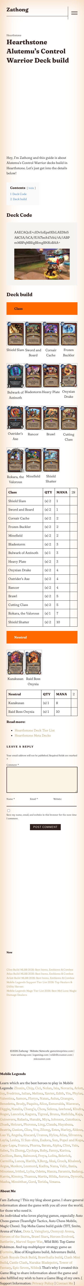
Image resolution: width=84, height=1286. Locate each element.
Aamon (21, 1098)
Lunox (19, 1161)
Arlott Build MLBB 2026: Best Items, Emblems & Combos (40, 977)
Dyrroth (77, 1176)
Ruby (43, 1150)
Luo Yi (5, 1135)
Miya (45, 1119)
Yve (36, 1130)
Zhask (4, 1124)
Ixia (56, 1088)
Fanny (53, 1150)
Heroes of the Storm (15, 1236)
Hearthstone (14, 35)
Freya (42, 1156)
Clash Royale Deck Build (18, 1257)
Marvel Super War (29, 1241)
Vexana (54, 1182)
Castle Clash (18, 1262)
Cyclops (32, 1150)
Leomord (30, 1166)
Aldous (77, 1130)
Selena (52, 1109)
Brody (20, 1104)
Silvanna (74, 1135)
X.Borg (41, 1161)
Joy (2, 1093)
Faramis (64, 1171)
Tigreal (43, 1114)
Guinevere (7, 1119)
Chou (41, 1109)
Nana (54, 1166)
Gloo (27, 1130)
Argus (4, 1166)
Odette (40, 1171)
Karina (65, 1150)
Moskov (16, 1166)
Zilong (45, 1130)
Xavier (49, 1093)
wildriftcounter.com (61, 1054)
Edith (60, 1093)
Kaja (78, 1114)
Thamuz (30, 1176)
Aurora (64, 1176)
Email (34, 798)
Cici (38, 1088)
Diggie (5, 1109)
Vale (74, 1145)
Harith (30, 1161)
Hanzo (51, 1171)
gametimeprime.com (61, 1050)
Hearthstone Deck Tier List (35, 730)
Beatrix (5, 1130)
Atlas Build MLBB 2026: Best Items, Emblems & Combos (40, 973)
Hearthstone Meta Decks (33, 735)
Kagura (30, 1114)
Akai (52, 1161)
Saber (4, 1150)
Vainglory (41, 1231)
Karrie (5, 1176)
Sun (55, 1140)
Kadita (43, 1166)
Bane (17, 1156)
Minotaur (7, 1171)
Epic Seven (21, 1267)
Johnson (57, 1119)
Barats (46, 1145)
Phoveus (29, 1124)
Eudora (45, 1140)
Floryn (33, 1098)
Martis (42, 1176)
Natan (44, 1098)
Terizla (43, 1182)
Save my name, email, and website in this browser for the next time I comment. (42, 816)
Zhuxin (19, 1088)
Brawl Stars (39, 1236)
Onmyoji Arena (62, 1231)
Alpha (56, 1145)
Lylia (30, 1171)
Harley (66, 1130)
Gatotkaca (72, 1119)
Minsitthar (19, 1182)
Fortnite (7, 1252)
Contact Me (64, 1283)
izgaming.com (40, 1054)
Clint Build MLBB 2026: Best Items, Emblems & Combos (40, 969)
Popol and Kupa (71, 1140)
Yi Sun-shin (29, 1140)
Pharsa (35, 1145)
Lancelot (17, 1114)
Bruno (54, 1114)
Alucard (29, 1135)
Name (11, 798)
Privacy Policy (43, 1283)
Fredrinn (13, 1093)
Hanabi (35, 1119)
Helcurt (16, 1124)
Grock (61, 1161)
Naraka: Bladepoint (43, 1262)
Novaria (67, 1088)
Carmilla (6, 1161)
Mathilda (67, 1114)
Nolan (47, 1088)
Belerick (64, 1156)
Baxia (72, 1166)
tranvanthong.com (21, 1054)
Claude (51, 1124)
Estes (55, 1130)
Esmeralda (56, 1104)
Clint (66, 1145)
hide (31, 188)
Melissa (37, 1093)
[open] (74, 13)
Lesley (14, 1140)
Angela (16, 1135)
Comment (13, 764)
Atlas (63, 1135)
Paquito (32, 1104)
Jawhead (64, 1109)
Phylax (77, 1093)
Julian (25, 1093)
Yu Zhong (17, 1150)
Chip (29, 1088)
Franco (23, 1145)
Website (57, 798)
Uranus (41, 1135)
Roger (4, 1114)
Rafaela (22, 1119)
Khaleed (74, 1161)
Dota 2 (28, 1231)
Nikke (35, 1267)
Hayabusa (65, 1124)
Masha (5, 1182)
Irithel (20, 1171)
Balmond (29, 1156)
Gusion (17, 1130)
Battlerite (7, 1241)
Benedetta (7, 1104)
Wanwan (72, 1104)
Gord (32, 1182)
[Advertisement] (42, 110)
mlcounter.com (42, 1058)
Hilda (53, 1176)
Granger (66, 1098)
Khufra (78, 1109)
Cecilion (6, 1156)
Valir (63, 1166)
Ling (41, 1124)
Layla (4, 1140)
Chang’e (30, 1109)
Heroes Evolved (61, 1236)
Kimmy (16, 1176)
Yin (68, 1093)
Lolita (52, 1156)
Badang (77, 1171)
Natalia (16, 1109)
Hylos (53, 1135)
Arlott (78, 1088)
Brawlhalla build (50, 1257)
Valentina (7, 1098)
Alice (43, 1104)
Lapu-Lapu (8, 1145)
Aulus (54, 1098)
